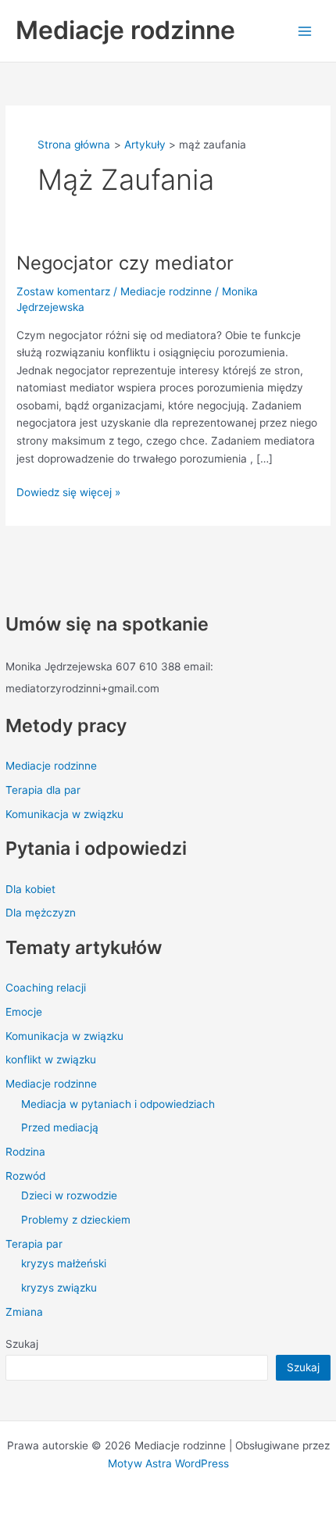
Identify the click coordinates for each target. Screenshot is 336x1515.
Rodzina (25, 1151)
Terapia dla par (42, 790)
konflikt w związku (50, 1059)
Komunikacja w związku (64, 814)
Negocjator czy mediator (125, 263)
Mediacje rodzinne (125, 30)
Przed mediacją (59, 1127)
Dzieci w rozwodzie (69, 1195)
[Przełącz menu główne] (305, 31)
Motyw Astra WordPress (168, 1463)
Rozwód (25, 1176)
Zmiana (24, 1312)
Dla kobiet (30, 889)
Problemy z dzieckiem (75, 1219)
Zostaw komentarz (63, 291)
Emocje (23, 1012)
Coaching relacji (45, 987)
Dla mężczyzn (40, 912)
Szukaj (21, 1344)
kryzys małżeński (63, 1263)
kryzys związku (59, 1287)
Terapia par (34, 1244)
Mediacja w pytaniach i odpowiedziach (118, 1104)
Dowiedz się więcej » (68, 491)
